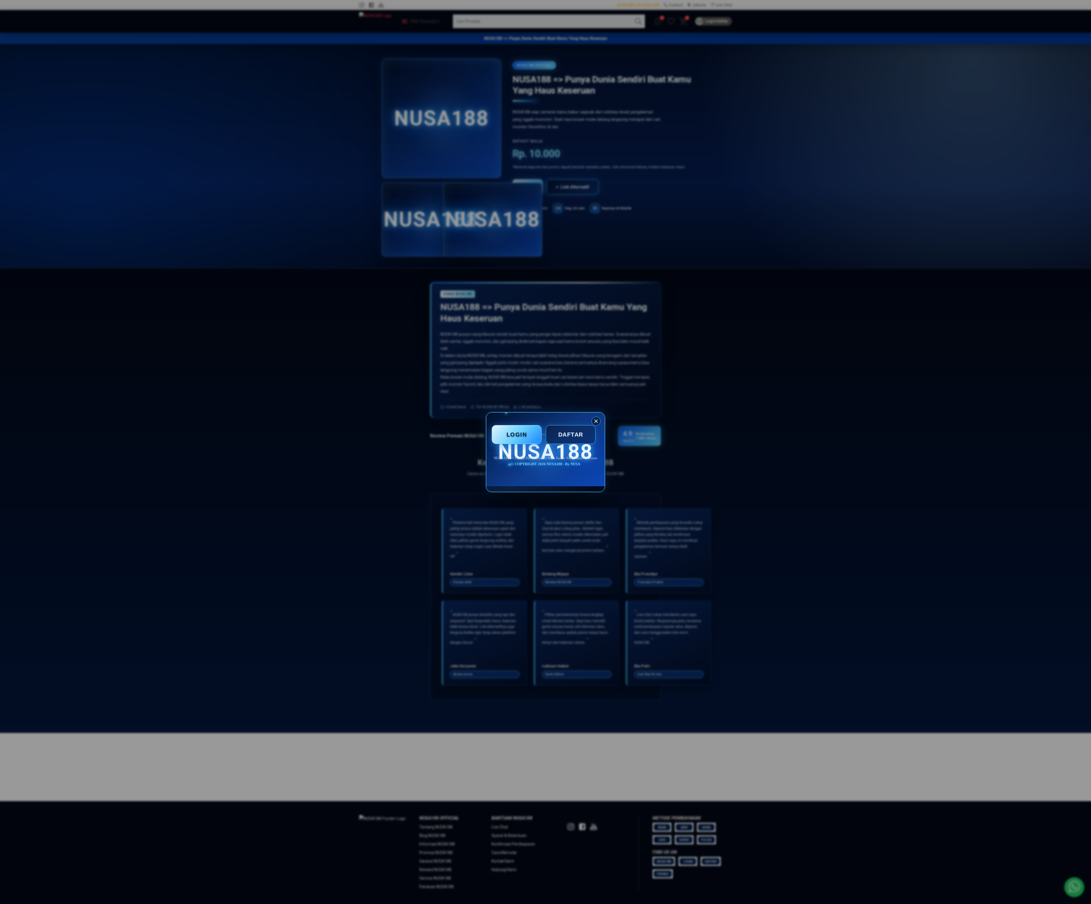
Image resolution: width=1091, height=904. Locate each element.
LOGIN (517, 434)
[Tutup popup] (596, 421)
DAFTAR (570, 434)
